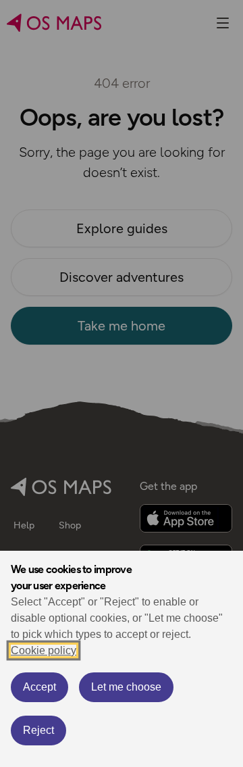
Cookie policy (43, 650)
